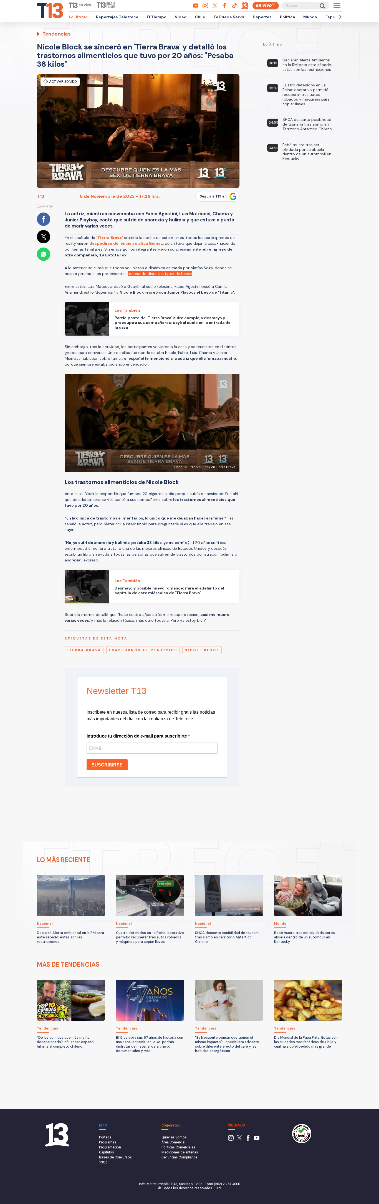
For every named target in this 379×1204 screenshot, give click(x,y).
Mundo (310, 16)
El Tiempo (156, 16)
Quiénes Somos (174, 1137)
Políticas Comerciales (178, 1147)
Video (180, 16)
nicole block (202, 650)
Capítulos (106, 1152)
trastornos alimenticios (142, 650)
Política (287, 16)
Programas (107, 1142)
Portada (105, 1137)
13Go (103, 1162)
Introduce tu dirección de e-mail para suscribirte (137, 736)
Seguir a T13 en (213, 196)
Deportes (262, 16)
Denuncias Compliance (179, 1157)
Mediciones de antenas (179, 1152)
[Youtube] (256, 1139)
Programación (110, 1147)
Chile (200, 16)
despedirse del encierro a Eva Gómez (126, 243)
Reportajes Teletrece (117, 16)
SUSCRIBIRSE (107, 765)
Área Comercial (173, 1142)
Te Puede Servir (228, 16)
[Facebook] (248, 1139)
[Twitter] (239, 1139)
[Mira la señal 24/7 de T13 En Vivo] (265, 5)
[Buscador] (322, 5)
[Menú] (337, 6)
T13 (40, 196)
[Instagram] (231, 1139)
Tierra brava (84, 650)
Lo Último (78, 16)
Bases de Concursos (115, 1157)
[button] (339, 16)
